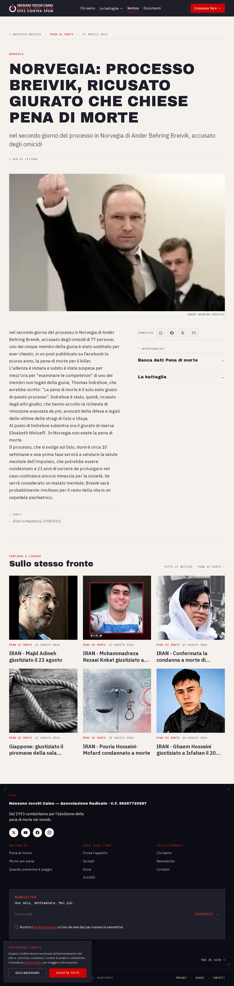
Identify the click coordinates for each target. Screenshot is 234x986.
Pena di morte (20, 853)
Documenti (152, 8)
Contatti (163, 869)
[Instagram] (49, 832)
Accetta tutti (67, 973)
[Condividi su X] (183, 333)
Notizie (133, 8)
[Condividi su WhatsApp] (161, 333)
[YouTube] (25, 832)
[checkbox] (16, 927)
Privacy (181, 977)
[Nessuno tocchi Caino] (31, 8)
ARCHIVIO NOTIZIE (25, 34)
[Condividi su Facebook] (172, 333)
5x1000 (89, 877)
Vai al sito (213, 960)
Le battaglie (109, 8)
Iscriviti (88, 861)
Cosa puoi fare (205, 8)
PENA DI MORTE (61, 34)
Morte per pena (21, 861)
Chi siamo (87, 8)
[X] (13, 832)
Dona (87, 869)
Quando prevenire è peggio (30, 869)
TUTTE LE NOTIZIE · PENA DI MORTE (194, 566)
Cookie (199, 977)
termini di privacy (46, 927)
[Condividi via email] (194, 333)
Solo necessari (27, 973)
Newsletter (166, 861)
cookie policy (33, 962)
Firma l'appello (95, 853)
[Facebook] (37, 832)
